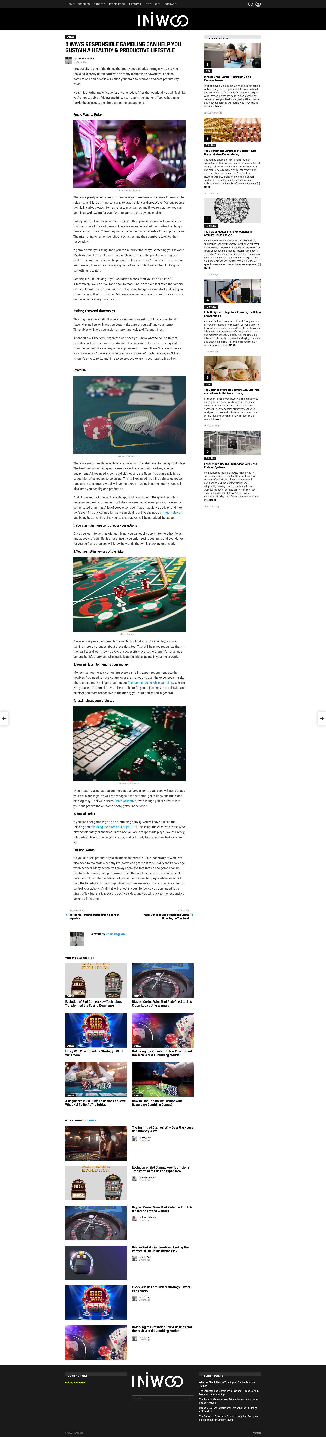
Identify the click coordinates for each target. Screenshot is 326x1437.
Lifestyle (135, 4)
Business (210, 145)
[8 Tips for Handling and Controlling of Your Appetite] (4, 718)
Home (70, 4)
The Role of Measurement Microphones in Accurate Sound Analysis (228, 233)
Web (158, 4)
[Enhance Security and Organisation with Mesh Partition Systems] (232, 443)
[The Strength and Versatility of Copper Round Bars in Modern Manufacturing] (232, 130)
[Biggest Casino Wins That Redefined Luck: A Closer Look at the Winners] (163, 980)
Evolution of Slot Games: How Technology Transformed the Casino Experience (93, 1003)
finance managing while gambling (150, 682)
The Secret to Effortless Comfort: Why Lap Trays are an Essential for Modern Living (232, 391)
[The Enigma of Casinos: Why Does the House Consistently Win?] (96, 1143)
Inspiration (117, 4)
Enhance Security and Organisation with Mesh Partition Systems (230, 465)
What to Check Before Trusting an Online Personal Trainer (227, 78)
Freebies (84, 4)
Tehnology (211, 226)
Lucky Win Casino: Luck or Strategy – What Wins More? (94, 1053)
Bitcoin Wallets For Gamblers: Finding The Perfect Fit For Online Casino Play (160, 1249)
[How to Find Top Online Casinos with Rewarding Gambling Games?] (163, 1079)
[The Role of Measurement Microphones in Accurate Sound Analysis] (232, 210)
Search (190, 1399)
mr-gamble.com (172, 512)
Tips (148, 4)
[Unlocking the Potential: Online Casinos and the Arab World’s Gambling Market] (163, 1030)
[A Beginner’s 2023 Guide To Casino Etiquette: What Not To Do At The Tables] (96, 1079)
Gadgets (99, 4)
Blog (208, 71)
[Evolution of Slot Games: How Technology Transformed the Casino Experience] (96, 980)
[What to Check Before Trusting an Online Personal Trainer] (232, 55)
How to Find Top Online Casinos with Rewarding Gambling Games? (157, 1103)
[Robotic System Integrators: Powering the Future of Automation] (232, 291)
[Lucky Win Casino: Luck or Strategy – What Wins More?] (96, 1030)
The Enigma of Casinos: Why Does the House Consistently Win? (162, 1129)
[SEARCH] (251, 4)
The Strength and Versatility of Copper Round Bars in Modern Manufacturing (230, 152)
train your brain (126, 801)
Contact (170, 4)
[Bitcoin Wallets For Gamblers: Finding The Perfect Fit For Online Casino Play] (96, 1263)
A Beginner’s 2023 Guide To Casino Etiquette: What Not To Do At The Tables (95, 1103)
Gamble (70, 996)
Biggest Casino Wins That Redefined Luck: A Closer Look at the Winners (162, 1003)
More (219, 106)
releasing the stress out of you (110, 827)
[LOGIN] (258, 4)
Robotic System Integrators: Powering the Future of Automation (232, 314)
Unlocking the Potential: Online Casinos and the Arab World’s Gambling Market (162, 1053)
